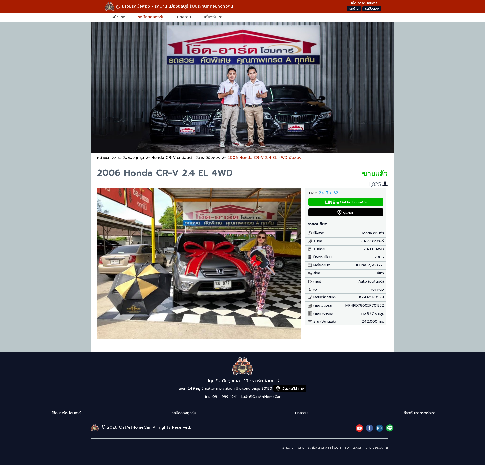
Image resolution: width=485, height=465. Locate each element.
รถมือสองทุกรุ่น (151, 17)
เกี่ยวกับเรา (213, 17)
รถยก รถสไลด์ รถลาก (314, 447)
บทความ (184, 17)
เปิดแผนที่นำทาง (293, 388)
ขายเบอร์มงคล (377, 447)
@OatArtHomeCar (352, 202)
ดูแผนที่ (348, 212)
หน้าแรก (118, 17)
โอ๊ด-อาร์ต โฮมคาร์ (66, 413)
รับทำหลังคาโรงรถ (348, 447)
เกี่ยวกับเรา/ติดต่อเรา (419, 413)
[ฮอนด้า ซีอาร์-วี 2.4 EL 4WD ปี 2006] (199, 338)
